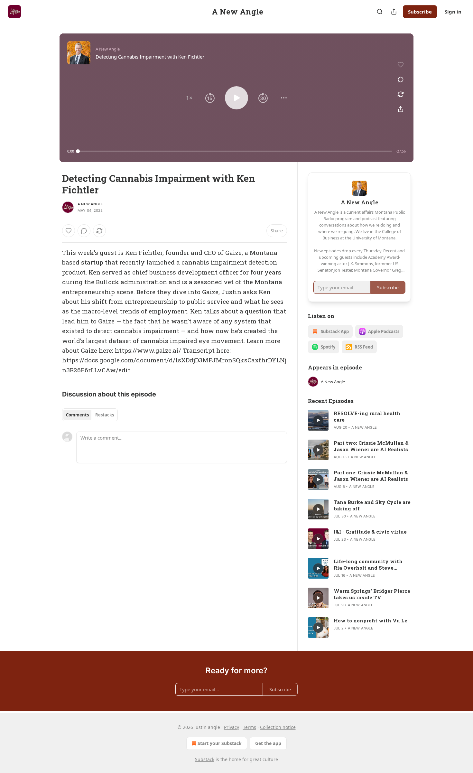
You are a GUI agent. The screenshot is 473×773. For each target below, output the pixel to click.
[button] (189, 98)
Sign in (453, 11)
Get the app (268, 743)
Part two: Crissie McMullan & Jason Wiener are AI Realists (371, 446)
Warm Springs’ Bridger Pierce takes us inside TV (372, 594)
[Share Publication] (393, 11)
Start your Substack (220, 743)
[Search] (379, 11)
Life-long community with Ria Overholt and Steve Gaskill (368, 564)
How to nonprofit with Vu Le (370, 620)
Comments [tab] (77, 415)
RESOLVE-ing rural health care (367, 416)
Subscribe (420, 11)
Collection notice (278, 727)
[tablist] (90, 414)
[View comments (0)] (400, 79)
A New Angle (90, 204)
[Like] (68, 230)
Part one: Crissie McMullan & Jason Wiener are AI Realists (371, 475)
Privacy (231, 727)
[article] (359, 420)
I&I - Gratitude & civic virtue (370, 531)
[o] (318, 420)
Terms (249, 727)
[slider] (235, 151)
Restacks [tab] (104, 415)
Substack (204, 759)
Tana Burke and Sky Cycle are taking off (372, 505)
